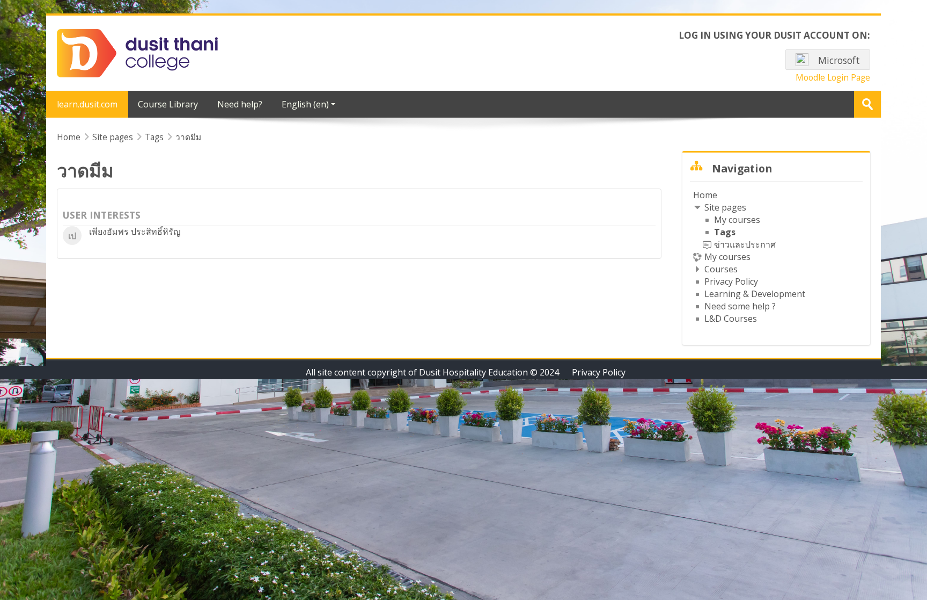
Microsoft (838, 60)
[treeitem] (776, 257)
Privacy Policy (599, 372)
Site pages (112, 137)
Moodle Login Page (833, 77)
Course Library (168, 104)
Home (705, 195)
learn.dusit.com (87, 104)
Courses (721, 269)
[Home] (137, 52)
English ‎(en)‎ (305, 104)
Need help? (239, 104)
